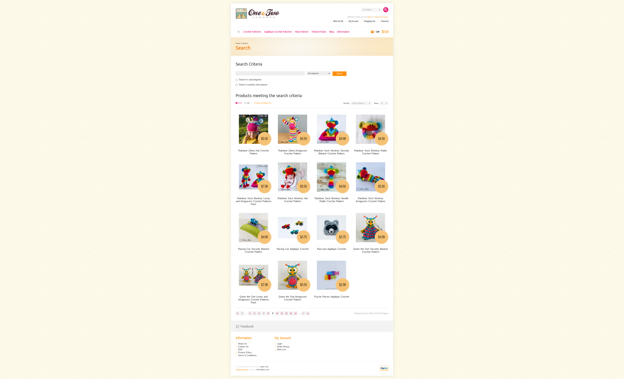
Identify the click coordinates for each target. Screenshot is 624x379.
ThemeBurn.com (262, 370)
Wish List (281, 349)
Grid (240, 103)
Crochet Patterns (252, 31)
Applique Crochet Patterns (278, 31)
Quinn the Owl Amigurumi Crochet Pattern (293, 298)
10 (277, 313)
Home (238, 31)
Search (245, 43)
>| (308, 313)
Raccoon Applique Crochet (331, 249)
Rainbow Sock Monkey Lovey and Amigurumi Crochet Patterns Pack (253, 201)
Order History (283, 346)
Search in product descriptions (253, 84)
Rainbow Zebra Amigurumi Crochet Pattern (292, 152)
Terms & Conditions (247, 355)
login (369, 17)
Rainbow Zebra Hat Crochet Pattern (253, 152)
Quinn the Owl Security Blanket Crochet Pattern (370, 250)
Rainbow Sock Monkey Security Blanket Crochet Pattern (331, 152)
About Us (242, 343)
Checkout (384, 21)
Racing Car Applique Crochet (292, 249)
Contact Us (243, 346)
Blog (331, 31)
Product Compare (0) (262, 103)
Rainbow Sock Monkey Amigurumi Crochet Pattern (370, 200)
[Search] (385, 9)
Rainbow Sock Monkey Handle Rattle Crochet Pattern (331, 200)
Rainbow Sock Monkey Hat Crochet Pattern (293, 200)
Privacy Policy (245, 352)
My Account (353, 21)
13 (291, 313)
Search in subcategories (250, 79)
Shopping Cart (369, 21)
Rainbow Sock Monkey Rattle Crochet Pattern (370, 152)
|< (237, 313)
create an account (381, 17)
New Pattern (301, 31)
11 (282, 313)
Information (343, 31)
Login (279, 343)
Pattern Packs (319, 31)
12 (286, 313)
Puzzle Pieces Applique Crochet (331, 296)
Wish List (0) (338, 21)
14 (295, 313)
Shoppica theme (242, 370)
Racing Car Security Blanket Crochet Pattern (253, 250)
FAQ (240, 349)
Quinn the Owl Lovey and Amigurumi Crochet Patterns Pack (253, 299)
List (248, 103)
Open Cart (264, 367)
